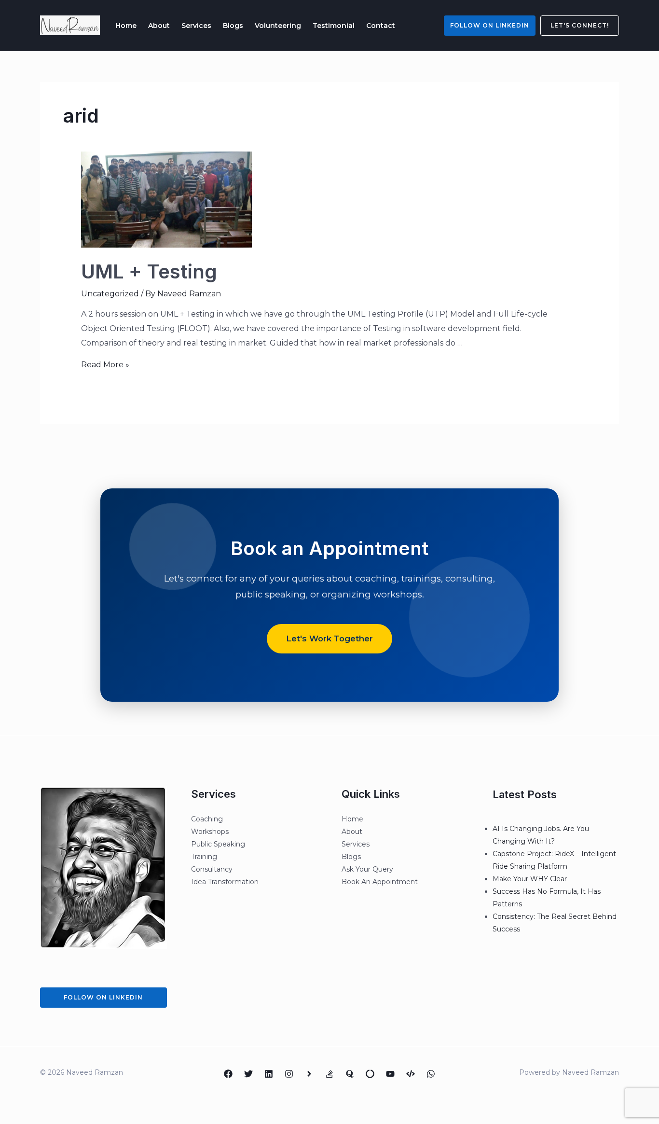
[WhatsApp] (430, 1073)
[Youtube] (390, 1073)
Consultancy (212, 869)
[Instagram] (289, 1073)
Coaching (207, 819)
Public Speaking (218, 844)
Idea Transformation (225, 881)
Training (204, 856)
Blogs (233, 25)
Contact (380, 25)
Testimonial (334, 25)
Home (126, 25)
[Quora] (349, 1073)
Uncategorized (110, 293)
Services (196, 25)
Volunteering (278, 25)
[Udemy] (410, 1073)
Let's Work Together (329, 638)
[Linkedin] (268, 1073)
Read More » (105, 364)
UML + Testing (149, 271)
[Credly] (309, 1073)
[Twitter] (248, 1073)
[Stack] (329, 1073)
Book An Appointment (380, 881)
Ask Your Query (367, 869)
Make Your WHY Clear (530, 878)
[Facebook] (228, 1073)
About (159, 25)
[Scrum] (370, 1073)
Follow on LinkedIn (489, 25)
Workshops (210, 831)
